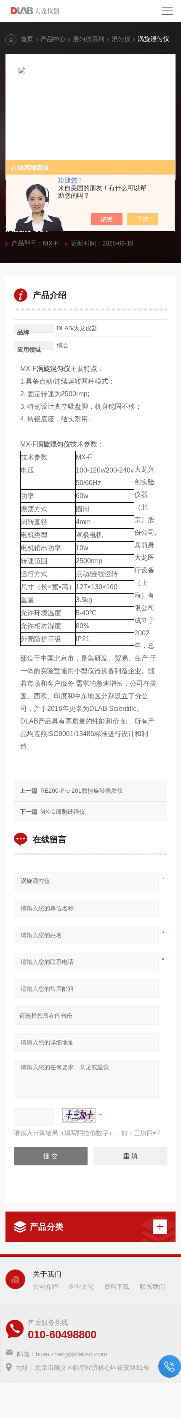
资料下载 (116, 1286)
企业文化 (81, 1286)
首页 (27, 38)
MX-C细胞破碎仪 (62, 811)
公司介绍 (45, 1286)
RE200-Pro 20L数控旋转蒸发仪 (81, 790)
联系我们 (152, 1286)
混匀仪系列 (88, 38)
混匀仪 (121, 38)
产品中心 (53, 38)
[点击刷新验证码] (79, 1115)
